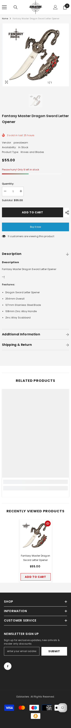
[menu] (4, 7)
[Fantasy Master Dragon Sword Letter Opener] (36, 536)
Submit (54, 651)
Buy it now (35, 227)
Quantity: (8, 183)
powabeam (21, 142)
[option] (35, 54)
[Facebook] (7, 666)
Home (5, 18)
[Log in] (55, 7)
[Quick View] (48, 523)
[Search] (15, 7)
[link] (35, 482)
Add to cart (32, 212)
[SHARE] (66, 212)
